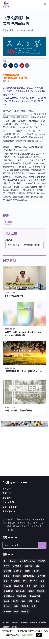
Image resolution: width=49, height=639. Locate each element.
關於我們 (7, 488)
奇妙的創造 (15, 581)
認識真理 (33, 622)
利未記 (27, 571)
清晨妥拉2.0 (9, 596)
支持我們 (7, 493)
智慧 (42, 586)
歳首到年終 (20, 591)
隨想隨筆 (15, 622)
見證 (33, 606)
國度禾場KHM (28, 576)
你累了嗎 (28, 566)
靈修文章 (24, 611)
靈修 (16, 611)
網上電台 (6, 622)
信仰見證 (7, 571)
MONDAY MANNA (27, 561)
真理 (23, 601)
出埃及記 (17, 571)
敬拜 (35, 586)
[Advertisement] (24, 451)
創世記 (36, 571)
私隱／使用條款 (10, 507)
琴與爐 (6, 601)
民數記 (31, 591)
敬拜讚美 (42, 622)
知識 (30, 601)
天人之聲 (31, 30)
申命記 (15, 601)
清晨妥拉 (40, 591)
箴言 (37, 601)
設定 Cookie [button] (27, 635)
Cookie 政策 (8, 502)
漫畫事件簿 (21, 596)
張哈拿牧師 (18, 586)
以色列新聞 (17, 566)
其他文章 (8, 240)
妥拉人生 (33, 581)
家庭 (42, 581)
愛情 (28, 586)
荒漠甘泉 (24, 606)
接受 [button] (39, 635)
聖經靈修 (6, 627)
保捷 (37, 566)
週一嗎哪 (7, 611)
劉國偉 (6, 576)
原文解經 (8, 222)
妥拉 (25, 581)
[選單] (45, 4)
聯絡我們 (7, 497)
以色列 (6, 566)
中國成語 (41, 561)
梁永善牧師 (8, 591)
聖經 (16, 606)
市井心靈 (7, 586)
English (13, 561)
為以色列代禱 (35, 596)
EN (5, 561)
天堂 (5, 581)
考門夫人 (7, 606)
